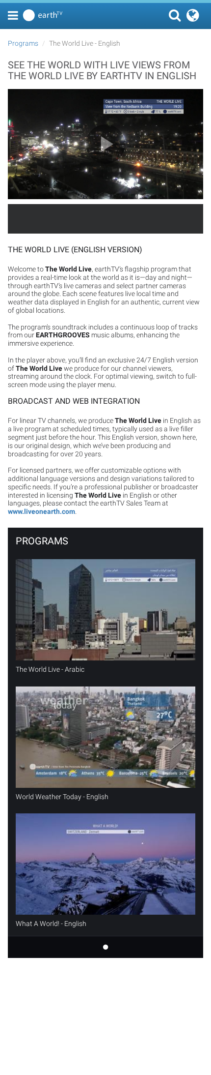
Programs (23, 43)
